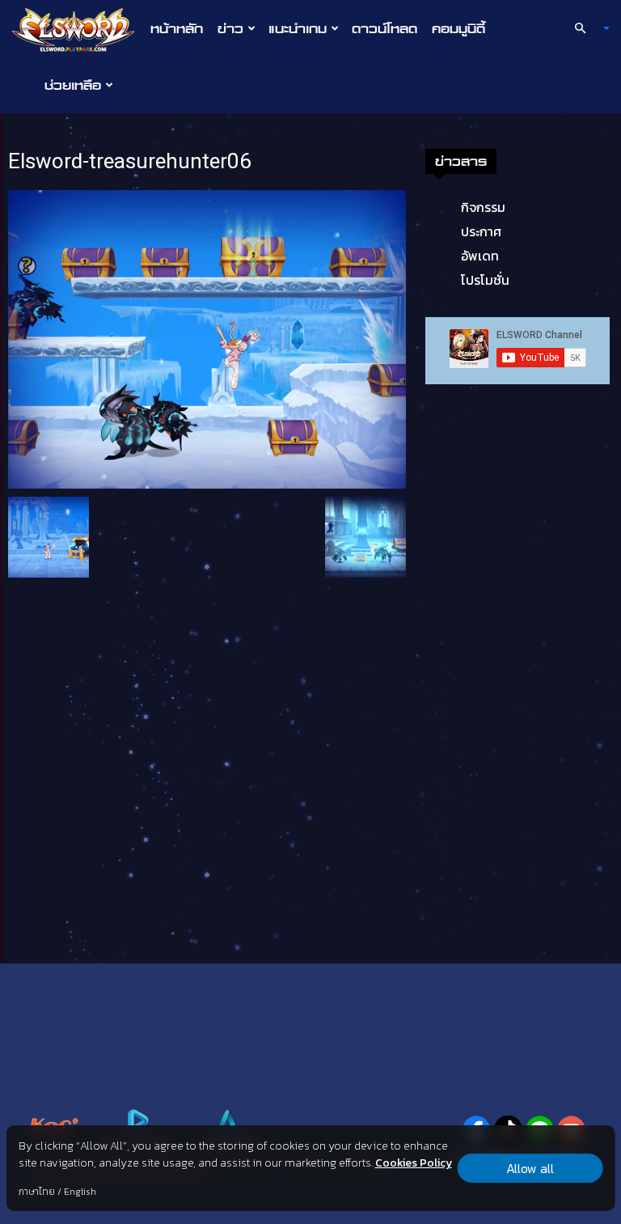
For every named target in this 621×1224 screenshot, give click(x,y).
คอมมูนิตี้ (458, 28)
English (80, 1191)
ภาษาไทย (37, 1191)
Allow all (530, 1168)
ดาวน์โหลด (384, 28)
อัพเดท (480, 255)
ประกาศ (481, 231)
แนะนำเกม (297, 28)
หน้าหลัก (176, 28)
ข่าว (230, 28)
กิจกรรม (483, 207)
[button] (585, 28)
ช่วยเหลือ (72, 84)
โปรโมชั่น (485, 280)
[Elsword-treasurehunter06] (207, 338)
